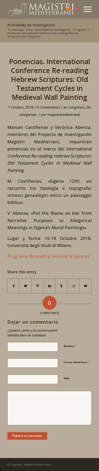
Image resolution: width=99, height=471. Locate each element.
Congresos (80, 29)
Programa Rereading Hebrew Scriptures (48, 256)
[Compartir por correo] (85, 286)
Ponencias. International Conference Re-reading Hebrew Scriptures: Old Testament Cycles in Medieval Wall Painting (49, 79)
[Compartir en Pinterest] (38, 286)
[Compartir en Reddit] (73, 286)
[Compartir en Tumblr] (61, 286)
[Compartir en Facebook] (14, 286)
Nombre (70, 346)
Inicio (29, 29)
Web (66, 378)
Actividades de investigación (31, 24)
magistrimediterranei (64, 114)
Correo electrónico (77, 362)
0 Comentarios (48, 107)
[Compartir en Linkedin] (49, 286)
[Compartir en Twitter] (26, 286)
